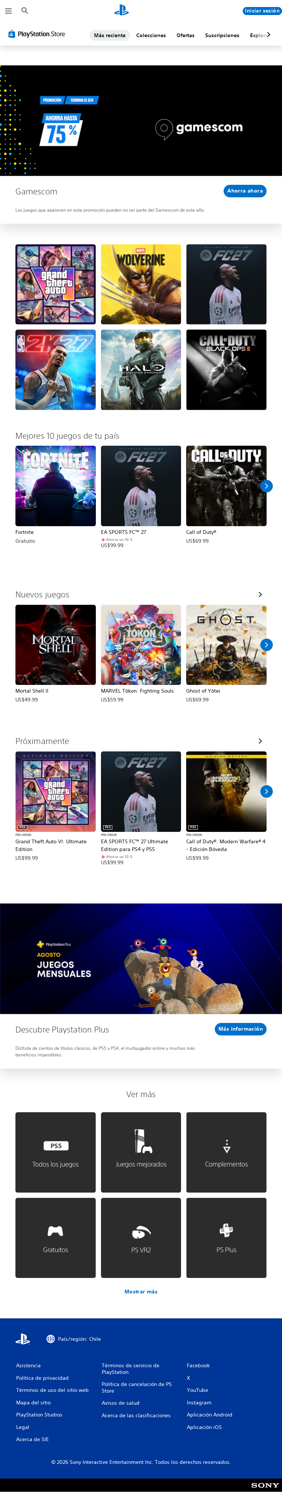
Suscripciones (222, 35)
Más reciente (110, 35)
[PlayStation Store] (38, 34)
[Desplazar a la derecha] (266, 486)
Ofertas (186, 35)
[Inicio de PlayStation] (121, 11)
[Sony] (265, 1490)
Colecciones (151, 35)
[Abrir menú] (8, 11)
